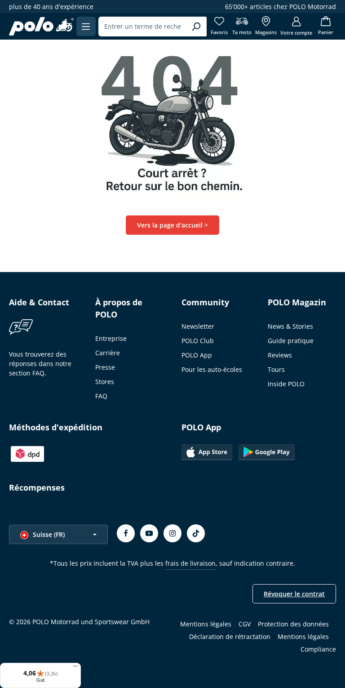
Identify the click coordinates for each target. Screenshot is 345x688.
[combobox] (142, 26)
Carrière (107, 352)
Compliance (318, 649)
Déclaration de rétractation (229, 636)
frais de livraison (190, 563)
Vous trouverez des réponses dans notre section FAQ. (40, 363)
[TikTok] (196, 533)
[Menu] (86, 26)
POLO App (196, 355)
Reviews (280, 355)
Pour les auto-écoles (211, 369)
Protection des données (293, 624)
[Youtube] (149, 533)
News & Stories (290, 326)
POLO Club (197, 340)
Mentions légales (205, 624)
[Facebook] (126, 533)
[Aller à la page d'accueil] (41, 26)
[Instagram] (172, 533)
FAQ (101, 396)
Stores (104, 381)
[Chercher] (196, 26)
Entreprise (111, 338)
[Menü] (75, 668)
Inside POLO (286, 384)
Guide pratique (291, 340)
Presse (105, 367)
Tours (276, 369)
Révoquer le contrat (294, 594)
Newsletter (197, 326)
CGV (245, 624)
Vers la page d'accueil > (172, 225)
